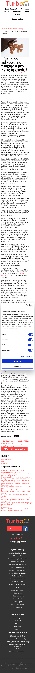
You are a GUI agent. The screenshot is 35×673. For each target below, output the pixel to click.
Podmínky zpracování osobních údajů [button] (18, 642)
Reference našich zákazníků (17, 652)
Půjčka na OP (17, 556)
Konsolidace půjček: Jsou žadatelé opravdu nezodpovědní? (15, 500)
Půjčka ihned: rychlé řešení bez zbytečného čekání (17, 498)
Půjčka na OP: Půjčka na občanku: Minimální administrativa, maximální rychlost (15, 509)
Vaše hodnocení (17, 538)
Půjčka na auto (17, 607)
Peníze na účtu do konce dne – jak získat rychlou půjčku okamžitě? (16, 506)
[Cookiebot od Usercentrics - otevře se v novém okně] (25, 305)
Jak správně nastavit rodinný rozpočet (13, 490)
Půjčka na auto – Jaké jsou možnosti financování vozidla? (16, 495)
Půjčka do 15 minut (17, 590)
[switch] (30, 339)
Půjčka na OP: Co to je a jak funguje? (12, 470)
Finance (3, 461)
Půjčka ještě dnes (17, 576)
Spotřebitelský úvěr (17, 562)
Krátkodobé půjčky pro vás (17, 570)
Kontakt (17, 14)
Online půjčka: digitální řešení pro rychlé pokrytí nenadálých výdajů (16, 503)
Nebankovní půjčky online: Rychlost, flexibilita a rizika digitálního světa (16, 481)
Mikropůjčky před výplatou (17, 573)
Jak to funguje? (11, 9)
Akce (17, 587)
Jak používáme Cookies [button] (17, 636)
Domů (4, 28)
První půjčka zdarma (17, 567)
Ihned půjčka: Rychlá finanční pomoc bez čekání (16, 479)
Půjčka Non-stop (17, 582)
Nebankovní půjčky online (17, 564)
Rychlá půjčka (17, 602)
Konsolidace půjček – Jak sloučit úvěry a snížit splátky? (15, 492)
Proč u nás (25, 9)
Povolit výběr (17, 366)
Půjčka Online (17, 593)
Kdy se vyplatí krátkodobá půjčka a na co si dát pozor (16, 487)
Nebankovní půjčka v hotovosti (11, 472)
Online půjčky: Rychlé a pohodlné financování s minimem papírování (16, 474)
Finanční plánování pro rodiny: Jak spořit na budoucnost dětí (15, 484)
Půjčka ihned (17, 599)
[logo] (17, 3)
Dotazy (6, 11)
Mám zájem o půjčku (14, 449)
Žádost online (17, 19)
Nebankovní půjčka (17, 596)
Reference (17, 11)
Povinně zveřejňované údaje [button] (17, 639)
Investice (4, 463)
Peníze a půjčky (18, 28)
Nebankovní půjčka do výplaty (17, 553)
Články (27, 11)
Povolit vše (17, 361)
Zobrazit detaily (25, 356)
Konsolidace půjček (17, 604)
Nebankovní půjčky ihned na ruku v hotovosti (15, 477)
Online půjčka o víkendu (17, 579)
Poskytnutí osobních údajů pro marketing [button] (17, 645)
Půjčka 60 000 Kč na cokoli (17, 584)
